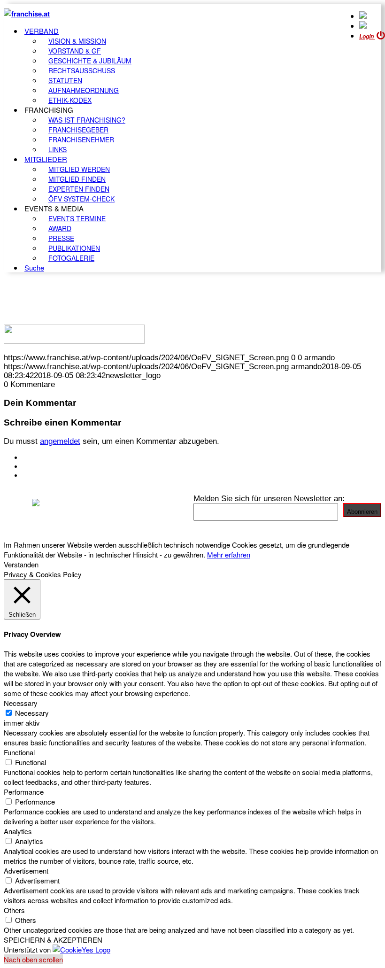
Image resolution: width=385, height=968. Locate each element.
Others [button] (14, 910)
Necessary (32, 713)
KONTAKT (41, 457)
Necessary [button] (21, 703)
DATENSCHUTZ (51, 475)
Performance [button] (24, 792)
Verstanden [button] (21, 564)
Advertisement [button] (26, 870)
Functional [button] (19, 752)
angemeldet (60, 441)
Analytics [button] (18, 831)
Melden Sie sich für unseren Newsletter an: (269, 498)
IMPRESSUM (46, 466)
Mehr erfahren (228, 554)
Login (367, 36)
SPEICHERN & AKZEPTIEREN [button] (53, 940)
